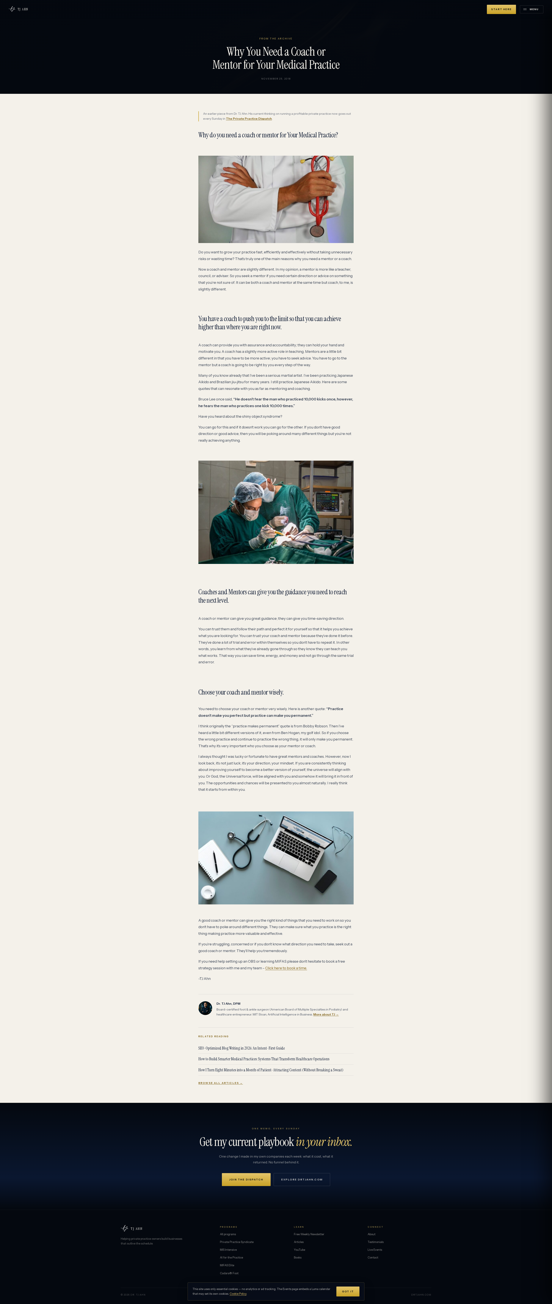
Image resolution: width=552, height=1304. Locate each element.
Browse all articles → (220, 1082)
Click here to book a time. (286, 968)
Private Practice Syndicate (237, 1242)
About (371, 1234)
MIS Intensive (228, 1249)
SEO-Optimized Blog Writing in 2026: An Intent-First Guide (241, 1048)
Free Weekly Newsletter (309, 1234)
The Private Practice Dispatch (249, 119)
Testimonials (376, 1242)
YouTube (299, 1249)
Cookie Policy (238, 1293)
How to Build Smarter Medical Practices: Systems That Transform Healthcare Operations (263, 1059)
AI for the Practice (231, 1257)
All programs (228, 1234)
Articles (299, 1242)
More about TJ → (326, 1014)
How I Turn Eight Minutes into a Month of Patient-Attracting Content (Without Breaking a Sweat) (270, 1070)
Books (297, 1257)
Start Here (501, 9)
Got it (348, 1291)
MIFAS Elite (227, 1265)
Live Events (375, 1249)
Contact (373, 1257)
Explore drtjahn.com (302, 1179)
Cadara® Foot (229, 1273)
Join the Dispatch (246, 1179)
